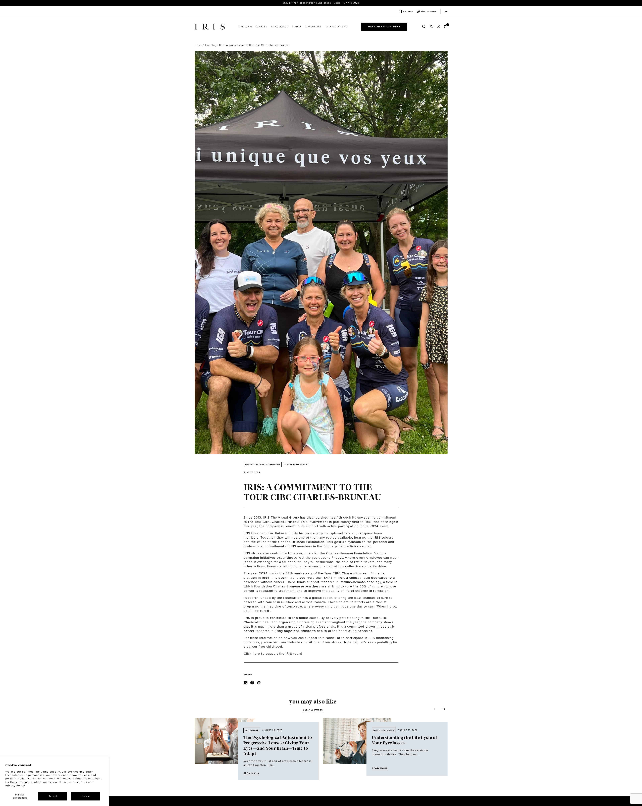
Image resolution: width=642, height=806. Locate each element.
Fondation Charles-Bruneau (262, 464)
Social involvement (296, 464)
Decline (85, 796)
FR (446, 11)
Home (198, 45)
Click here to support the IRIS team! (273, 653)
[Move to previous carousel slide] (436, 709)
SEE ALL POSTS (313, 709)
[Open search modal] (424, 26)
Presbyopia (252, 730)
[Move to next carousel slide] (444, 709)
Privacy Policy (15, 785)
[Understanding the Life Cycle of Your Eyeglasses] (357, 747)
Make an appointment (384, 26)
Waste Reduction (383, 730)
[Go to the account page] (438, 26)
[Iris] (210, 27)
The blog (211, 45)
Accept (52, 796)
